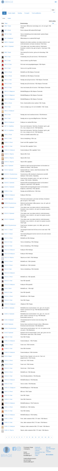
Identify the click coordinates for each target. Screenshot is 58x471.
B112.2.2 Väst (8, 246)
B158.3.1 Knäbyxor (10, 403)
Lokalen (48, 451)
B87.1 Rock (8, 30)
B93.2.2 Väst (8, 83)
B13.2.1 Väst (8, 269)
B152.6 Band (8, 356)
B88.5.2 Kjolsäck (9, 46)
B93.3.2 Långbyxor (10, 95)
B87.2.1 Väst (8, 34)
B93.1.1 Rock (8, 72)
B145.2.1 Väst (8, 337)
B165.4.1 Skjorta (9, 430)
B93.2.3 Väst (8, 87)
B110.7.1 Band (9, 229)
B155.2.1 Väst (8, 383)
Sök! (53, 10)
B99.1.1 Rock (8, 134)
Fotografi (26, 13)
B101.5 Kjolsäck (9, 165)
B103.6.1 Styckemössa (11, 174)
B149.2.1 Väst (8, 348)
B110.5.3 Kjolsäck (9, 219)
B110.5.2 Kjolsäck (9, 213)
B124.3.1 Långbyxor (10, 304)
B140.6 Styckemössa (10, 328)
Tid (53, 23)
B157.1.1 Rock (9, 391)
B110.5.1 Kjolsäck (9, 207)
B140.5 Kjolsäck (9, 324)
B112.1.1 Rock (9, 238)
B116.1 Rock (8, 288)
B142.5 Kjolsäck (9, 332)
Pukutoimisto (38, 449)
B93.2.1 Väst (8, 79)
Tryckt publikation (36, 13)
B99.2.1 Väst (8, 138)
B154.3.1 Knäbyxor (10, 379)
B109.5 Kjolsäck (9, 199)
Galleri (9, 18)
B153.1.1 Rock (9, 360)
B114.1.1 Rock (9, 276)
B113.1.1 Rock (9, 261)
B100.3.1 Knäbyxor (10, 150)
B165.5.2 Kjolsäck (9, 314)
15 (48, 437)
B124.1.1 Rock (9, 296)
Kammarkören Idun (40, 452)
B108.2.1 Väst (8, 191)
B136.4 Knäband (9, 320)
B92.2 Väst (8, 68)
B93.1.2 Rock (8, 76)
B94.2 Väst (8, 107)
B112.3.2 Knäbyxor (10, 253)
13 (42, 437)
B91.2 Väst (8, 60)
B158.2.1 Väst (8, 399)
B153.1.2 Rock (9, 364)
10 (32, 437)
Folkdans (37, 450)
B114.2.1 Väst (8, 280)
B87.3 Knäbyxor (9, 38)
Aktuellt (48, 447)
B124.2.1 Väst (8, 300)
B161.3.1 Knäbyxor (10, 414)
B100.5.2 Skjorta (9, 158)
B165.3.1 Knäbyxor (10, 426)
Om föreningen (50, 449)
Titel (6, 23)
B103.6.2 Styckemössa (11, 178)
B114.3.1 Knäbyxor (10, 284)
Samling (20, 13)
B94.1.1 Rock (8, 103)
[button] (55, 2)
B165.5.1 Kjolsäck (9, 308)
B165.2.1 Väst (8, 422)
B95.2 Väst (8, 114)
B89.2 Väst (8, 56)
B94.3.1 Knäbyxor (9, 110)
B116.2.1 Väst (8, 292)
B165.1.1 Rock (9, 418)
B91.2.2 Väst (8, 64)
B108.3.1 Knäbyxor (10, 195)
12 (39, 437)
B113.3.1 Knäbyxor (10, 273)
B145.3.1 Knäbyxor (10, 340)
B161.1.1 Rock (9, 407)
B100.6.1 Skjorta (9, 161)
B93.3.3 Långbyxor (10, 99)
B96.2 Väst (8, 118)
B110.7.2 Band (9, 233)
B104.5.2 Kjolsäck (9, 187)
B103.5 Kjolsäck (9, 170)
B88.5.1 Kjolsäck (9, 42)
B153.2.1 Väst (8, 368)
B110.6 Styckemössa (10, 225)
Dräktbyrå (37, 447)
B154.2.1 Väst (8, 376)
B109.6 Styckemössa (10, 203)
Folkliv (36, 455)
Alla (4, 13)
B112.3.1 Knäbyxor (10, 249)
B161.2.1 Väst (8, 410)
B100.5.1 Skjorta (9, 154)
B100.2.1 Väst (8, 146)
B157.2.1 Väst (8, 395)
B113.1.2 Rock (9, 265)
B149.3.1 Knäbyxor (10, 352)
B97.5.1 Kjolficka (9, 126)
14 (45, 437)
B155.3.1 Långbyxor (10, 387)
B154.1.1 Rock (9, 372)
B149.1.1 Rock (9, 344)
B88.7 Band (8, 52)
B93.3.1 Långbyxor (10, 91)
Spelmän (37, 453)
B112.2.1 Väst (8, 242)
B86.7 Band (8, 26)
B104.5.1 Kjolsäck (9, 182)
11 (35, 437)
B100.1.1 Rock (9, 142)
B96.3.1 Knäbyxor (9, 122)
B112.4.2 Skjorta (9, 257)
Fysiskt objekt (11, 13)
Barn (47, 450)
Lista (3, 18)
